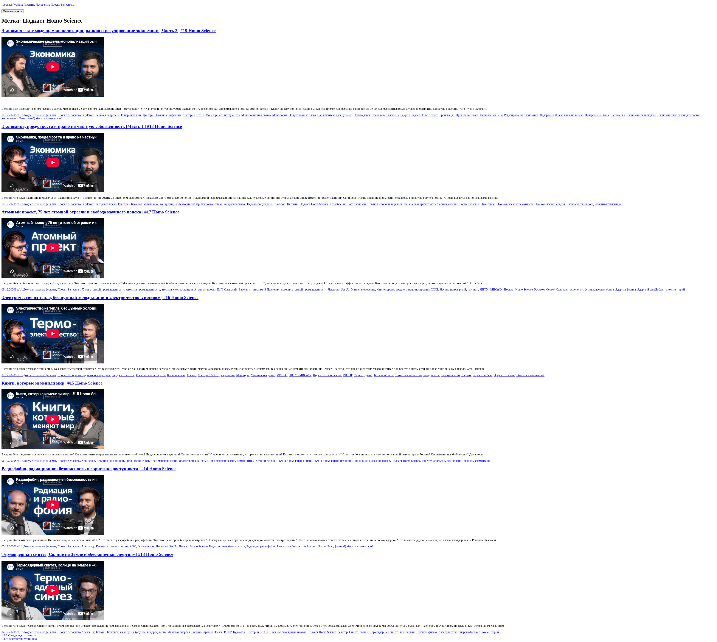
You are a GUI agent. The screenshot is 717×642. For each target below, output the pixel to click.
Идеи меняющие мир (163, 460)
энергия (466, 375)
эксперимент (9, 118)
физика (589, 289)
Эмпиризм (26, 118)
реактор (343, 632)
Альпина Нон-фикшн (110, 460)
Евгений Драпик (202, 632)
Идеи (145, 460)
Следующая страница (22, 635)
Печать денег (362, 115)
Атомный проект (205, 289)
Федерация (547, 115)
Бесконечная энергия (120, 632)
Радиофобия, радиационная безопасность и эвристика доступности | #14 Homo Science (88, 468)
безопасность (146, 546)
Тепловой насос (384, 375)
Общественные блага (302, 115)
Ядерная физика (625, 289)
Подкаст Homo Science (423, 115)
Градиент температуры (96, 375)
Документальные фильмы (39, 115)
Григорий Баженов (155, 115)
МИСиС (282, 375)
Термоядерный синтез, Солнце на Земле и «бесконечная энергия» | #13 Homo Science (87, 554)
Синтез (353, 632)
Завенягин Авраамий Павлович (259, 289)
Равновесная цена (491, 115)
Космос (191, 375)
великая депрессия (108, 115)
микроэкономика (235, 204)
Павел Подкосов (379, 460)
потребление (338, 204)
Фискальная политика (569, 115)
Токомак (421, 632)
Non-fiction (88, 460)
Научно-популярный (260, 204)
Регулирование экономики (521, 115)
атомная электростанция (177, 289)
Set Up (19, 115)
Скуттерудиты (363, 375)
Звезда (218, 632)
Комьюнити (244, 460)
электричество (450, 375)
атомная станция (117, 546)
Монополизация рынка (256, 115)
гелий (163, 632)
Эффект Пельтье (504, 375)
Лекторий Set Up (193, 115)
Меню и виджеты (12, 11)
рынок (374, 204)
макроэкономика (211, 204)
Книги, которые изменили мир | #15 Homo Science (52, 383)
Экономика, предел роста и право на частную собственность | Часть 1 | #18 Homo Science (91, 126)
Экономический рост (580, 204)
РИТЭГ (347, 375)
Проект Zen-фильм (69, 115)
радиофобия (267, 546)
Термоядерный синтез (384, 632)
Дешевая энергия (179, 632)
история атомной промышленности (303, 289)
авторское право (106, 204)
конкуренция (168, 204)
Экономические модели (550, 204)
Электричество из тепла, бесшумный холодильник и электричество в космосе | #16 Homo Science (99, 297)
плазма (301, 632)
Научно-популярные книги (293, 460)
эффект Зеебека (482, 375)
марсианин (228, 375)
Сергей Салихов (556, 289)
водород (152, 632)
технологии (575, 289)
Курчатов (239, 632)
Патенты (292, 204)
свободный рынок (391, 204)
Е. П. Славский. (227, 289)
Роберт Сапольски (433, 460)
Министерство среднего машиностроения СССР (407, 289)
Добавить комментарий (48, 118)
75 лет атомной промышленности (102, 289)
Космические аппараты (151, 375)
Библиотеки (133, 460)
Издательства (187, 460)
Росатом (539, 289)
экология (473, 204)
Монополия (279, 115)
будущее (140, 632)
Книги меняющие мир (221, 460)
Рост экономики (358, 204)
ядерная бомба (604, 289)
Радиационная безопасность (227, 546)
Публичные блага (467, 115)
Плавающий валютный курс (390, 115)
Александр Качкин (93, 546)
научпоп (280, 204)
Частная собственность (452, 204)
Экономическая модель (641, 115)
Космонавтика (176, 375)
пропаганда (447, 115)
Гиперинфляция (131, 115)
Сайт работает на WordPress (19, 638)
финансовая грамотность (420, 204)
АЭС (133, 546)
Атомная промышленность (143, 289)
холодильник (431, 375)
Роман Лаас (325, 546)
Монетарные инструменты (223, 115)
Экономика (618, 115)
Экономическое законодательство (678, 115)
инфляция (174, 115)
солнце (364, 632)
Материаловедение (363, 289)
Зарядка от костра (123, 375)
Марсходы (242, 375)
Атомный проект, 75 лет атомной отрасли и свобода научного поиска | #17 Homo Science (90, 212)
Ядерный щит (646, 289)
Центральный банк (597, 115)
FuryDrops (87, 115)
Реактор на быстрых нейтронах (297, 546)
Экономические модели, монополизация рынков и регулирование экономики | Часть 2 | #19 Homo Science (108, 30)
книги (201, 460)
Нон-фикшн (360, 460)
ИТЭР (228, 632)
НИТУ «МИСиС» (491, 289)
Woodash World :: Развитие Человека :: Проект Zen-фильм (38, 4)
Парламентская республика (334, 115)
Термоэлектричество (408, 375)
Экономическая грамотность (515, 204)
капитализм (151, 204)
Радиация (252, 546)
